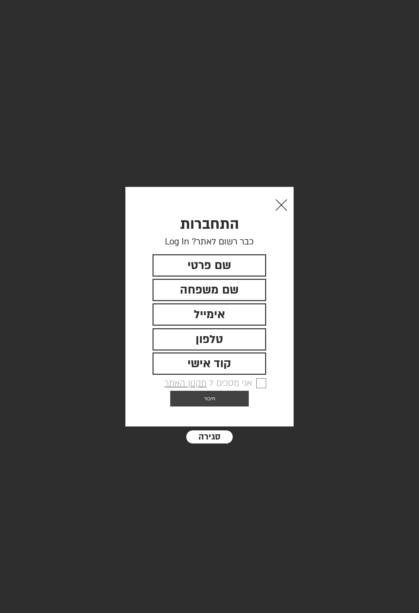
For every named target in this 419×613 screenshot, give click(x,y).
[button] (281, 205)
